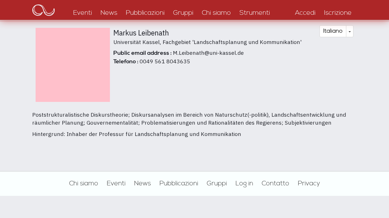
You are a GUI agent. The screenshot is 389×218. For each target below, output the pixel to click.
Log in (244, 183)
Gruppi (217, 183)
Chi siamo (83, 183)
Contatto (275, 183)
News (142, 183)
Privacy (309, 183)
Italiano (333, 31)
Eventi (116, 183)
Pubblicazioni (178, 183)
